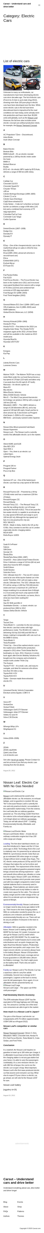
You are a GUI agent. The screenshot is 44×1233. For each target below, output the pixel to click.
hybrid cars (7, 887)
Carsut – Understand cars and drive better (18, 1180)
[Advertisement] (22, 39)
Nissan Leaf (32, 118)
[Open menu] (39, 5)
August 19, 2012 (9, 1095)
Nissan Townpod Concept (26, 125)
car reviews (31, 819)
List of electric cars (16, 61)
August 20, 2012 (9, 770)
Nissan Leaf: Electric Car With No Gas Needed (20, 784)
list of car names (17, 760)
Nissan (6, 796)
